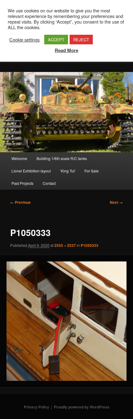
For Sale (91, 170)
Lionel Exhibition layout (31, 170)
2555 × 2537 (65, 245)
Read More (66, 50)
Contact (49, 183)
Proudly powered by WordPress (81, 407)
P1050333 (89, 245)
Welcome (19, 158)
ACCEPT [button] (56, 39)
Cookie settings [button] (24, 39)
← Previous (20, 202)
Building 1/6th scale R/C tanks (61, 158)
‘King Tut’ (67, 170)
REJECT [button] (81, 39)
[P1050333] (66, 321)
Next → (116, 202)
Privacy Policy (36, 407)
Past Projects (22, 183)
